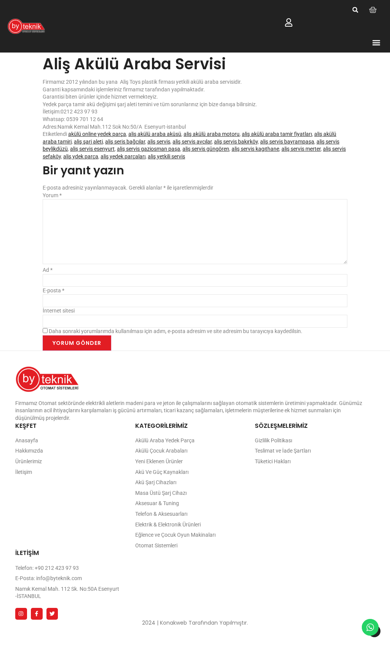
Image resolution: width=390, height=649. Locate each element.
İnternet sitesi (59, 311)
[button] (355, 10)
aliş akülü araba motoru (212, 134)
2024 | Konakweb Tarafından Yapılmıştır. (195, 623)
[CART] (372, 10)
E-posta (53, 290)
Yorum (52, 195)
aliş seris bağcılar (125, 142)
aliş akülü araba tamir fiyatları (277, 134)
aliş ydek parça (80, 156)
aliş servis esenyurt (92, 149)
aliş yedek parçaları (123, 156)
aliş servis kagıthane (255, 149)
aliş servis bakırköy (236, 142)
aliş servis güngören (205, 149)
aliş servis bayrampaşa (287, 142)
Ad (48, 270)
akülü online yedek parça (97, 134)
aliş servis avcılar (192, 142)
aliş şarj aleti (88, 142)
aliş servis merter (301, 149)
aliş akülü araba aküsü (154, 134)
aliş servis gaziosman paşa (148, 149)
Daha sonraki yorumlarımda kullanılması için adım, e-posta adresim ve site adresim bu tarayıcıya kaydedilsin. (175, 331)
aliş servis (158, 142)
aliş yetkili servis (166, 156)
